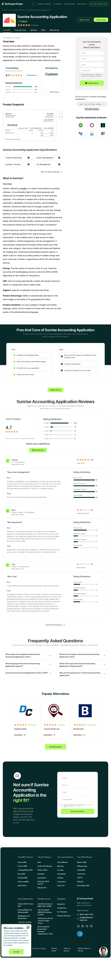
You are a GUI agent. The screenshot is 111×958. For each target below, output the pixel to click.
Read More (18, 735)
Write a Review (82, 4)
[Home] (12, 4)
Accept (16, 952)
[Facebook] (78, 926)
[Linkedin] (82, 926)
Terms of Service (86, 76)
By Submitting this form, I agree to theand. (78, 805)
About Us (61, 904)
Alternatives (54, 30)
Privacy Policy (97, 76)
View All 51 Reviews (54, 625)
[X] (87, 926)
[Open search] (33, 4)
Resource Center (69, 4)
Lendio (23, 188)
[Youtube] (91, 926)
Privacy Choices (63, 916)
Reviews (33, 30)
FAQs (43, 30)
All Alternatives (55, 747)
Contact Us (61, 908)
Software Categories (44, 4)
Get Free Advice (77, 811)
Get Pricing (100, 20)
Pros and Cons (20, 30)
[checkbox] (81, 75)
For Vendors (57, 4)
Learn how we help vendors (90, 104)
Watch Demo (84, 20)
